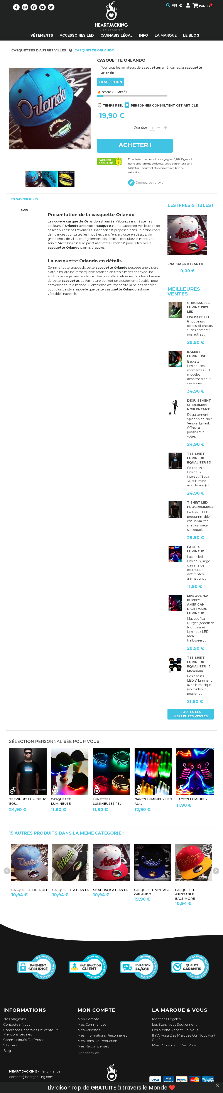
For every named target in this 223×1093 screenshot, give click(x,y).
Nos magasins (14, 1019)
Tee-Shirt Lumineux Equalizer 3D (199, 458)
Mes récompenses (93, 1046)
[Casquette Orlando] (33, 179)
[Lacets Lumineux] (175, 554)
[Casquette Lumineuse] (69, 771)
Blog (7, 1051)
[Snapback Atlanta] (90, 862)
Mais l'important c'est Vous (174, 1045)
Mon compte (88, 1019)
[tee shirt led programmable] (175, 509)
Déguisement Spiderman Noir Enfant (199, 405)
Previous (170, 237)
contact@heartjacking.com (31, 1077)
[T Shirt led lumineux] (175, 460)
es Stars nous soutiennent (175, 1024)
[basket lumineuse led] (175, 359)
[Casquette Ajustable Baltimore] (172, 862)
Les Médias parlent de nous (175, 1030)
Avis (24, 210)
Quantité (140, 127)
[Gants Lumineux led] (153, 771)
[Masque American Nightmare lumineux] (175, 603)
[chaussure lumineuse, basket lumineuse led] (175, 310)
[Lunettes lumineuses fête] (111, 771)
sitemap (10, 1045)
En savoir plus (24, 199)
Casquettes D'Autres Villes (39, 50)
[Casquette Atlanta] (49, 862)
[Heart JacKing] (111, 24)
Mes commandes (92, 1024)
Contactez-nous (16, 1024)
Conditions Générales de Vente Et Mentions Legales (30, 1032)
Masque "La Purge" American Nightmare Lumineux (197, 604)
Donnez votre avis (149, 183)
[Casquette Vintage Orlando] (131, 862)
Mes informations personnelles (102, 1035)
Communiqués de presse (23, 1040)
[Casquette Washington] (187, 235)
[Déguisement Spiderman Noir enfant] (175, 407)
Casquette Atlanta (49, 890)
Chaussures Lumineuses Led (198, 307)
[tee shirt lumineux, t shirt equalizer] (175, 664)
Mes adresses (89, 1030)
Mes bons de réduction (97, 1041)
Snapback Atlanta (89, 890)
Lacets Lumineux (192, 799)
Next (203, 237)
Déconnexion (88, 1053)
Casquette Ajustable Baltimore (164, 894)
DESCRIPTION (110, 82)
